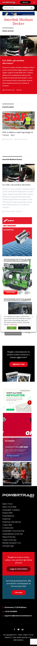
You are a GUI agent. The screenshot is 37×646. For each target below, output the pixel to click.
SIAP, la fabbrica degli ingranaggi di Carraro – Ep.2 (17, 133)
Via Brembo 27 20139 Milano (15, 607)
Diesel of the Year (8, 537)
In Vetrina (19, 139)
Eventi (20, 90)
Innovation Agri (8, 546)
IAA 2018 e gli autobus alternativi (13, 61)
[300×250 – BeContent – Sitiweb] (17, 449)
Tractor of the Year (9, 540)
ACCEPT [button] (11, 328)
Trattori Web (7, 525)
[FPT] (18, 236)
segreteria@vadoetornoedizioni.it (18, 616)
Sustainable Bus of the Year (12, 534)
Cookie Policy (13, 324)
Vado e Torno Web (9, 507)
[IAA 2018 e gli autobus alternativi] (18, 45)
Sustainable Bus (8, 516)
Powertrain (6, 519)
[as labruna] (17, 425)
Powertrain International (11, 522)
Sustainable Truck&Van (11, 510)
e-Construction (8, 528)
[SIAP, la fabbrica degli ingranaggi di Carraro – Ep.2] (18, 120)
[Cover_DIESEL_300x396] (18, 276)
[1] (17, 400)
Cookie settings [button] (24, 328)
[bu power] (18, 14)
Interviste (24, 139)
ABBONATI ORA (19, 364)
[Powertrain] (8, 2)
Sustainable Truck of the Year (13, 531)
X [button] (32, 316)
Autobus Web (7, 513)
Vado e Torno (7, 504)
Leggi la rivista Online (18, 569)
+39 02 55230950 (10, 611)
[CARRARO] (17, 474)
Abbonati (25, 2)
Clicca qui (18, 592)
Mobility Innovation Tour (11, 543)
